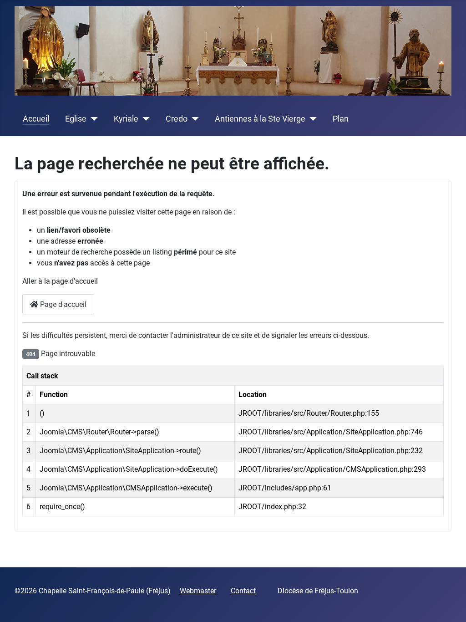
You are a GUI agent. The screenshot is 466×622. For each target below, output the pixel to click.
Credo (176, 118)
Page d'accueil (62, 304)
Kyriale (126, 118)
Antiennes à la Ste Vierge (260, 118)
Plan (341, 118)
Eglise (75, 118)
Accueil (36, 118)
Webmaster (198, 590)
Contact (243, 590)
